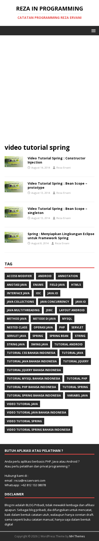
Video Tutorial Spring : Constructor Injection (56, 160)
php (62, 327)
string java (16, 344)
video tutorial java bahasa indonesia (36, 412)
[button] (92, 30)
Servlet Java (16, 336)
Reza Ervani (63, 167)
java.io (52, 293)
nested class (17, 327)
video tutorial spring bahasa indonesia (38, 430)
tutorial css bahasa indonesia (31, 353)
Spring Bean (59, 336)
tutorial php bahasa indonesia (31, 387)
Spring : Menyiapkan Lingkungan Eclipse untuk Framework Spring (61, 236)
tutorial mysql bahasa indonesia (33, 378)
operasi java (43, 327)
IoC (38, 293)
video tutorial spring (24, 421)
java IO (81, 302)
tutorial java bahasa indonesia (32, 361)
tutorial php (77, 378)
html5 (76, 285)
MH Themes (77, 536)
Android (45, 276)
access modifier (19, 276)
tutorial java (72, 353)
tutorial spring (75, 387)
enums (38, 285)
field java (57, 285)
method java (16, 319)
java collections (20, 302)
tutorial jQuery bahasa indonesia (34, 370)
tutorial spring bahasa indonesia (34, 395)
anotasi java (17, 285)
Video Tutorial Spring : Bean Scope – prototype (57, 185)
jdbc (49, 310)
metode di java (44, 319)
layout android (72, 310)
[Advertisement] (49, 91)
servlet (77, 327)
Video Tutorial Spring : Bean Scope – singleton (57, 210)
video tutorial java (22, 404)
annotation (68, 276)
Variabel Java (77, 395)
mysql (67, 319)
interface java (18, 293)
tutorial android (68, 344)
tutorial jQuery (76, 361)
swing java (39, 344)
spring (37, 336)
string (80, 336)
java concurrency (54, 302)
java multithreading (23, 310)
